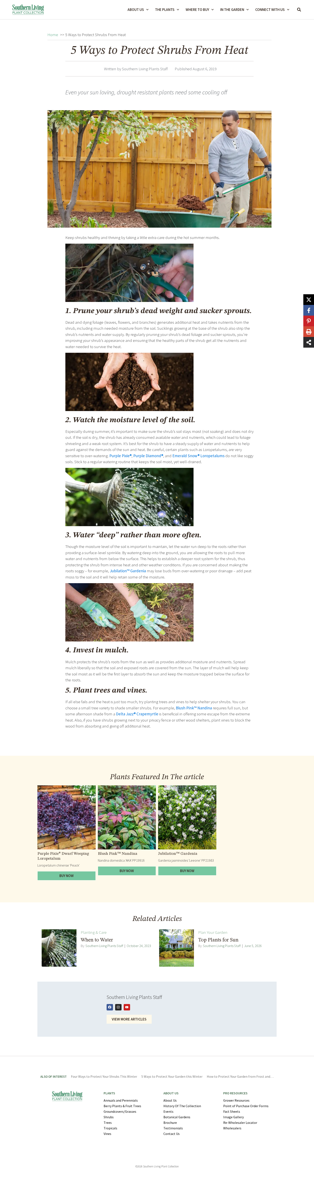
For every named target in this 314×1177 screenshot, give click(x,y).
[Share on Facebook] (308, 310)
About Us (136, 9)
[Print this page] (308, 331)
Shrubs (109, 1117)
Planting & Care (94, 932)
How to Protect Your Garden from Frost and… (240, 1076)
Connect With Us (270, 9)
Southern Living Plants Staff (104, 946)
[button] (299, 9)
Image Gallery (233, 1117)
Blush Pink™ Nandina (117, 854)
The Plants (165, 9)
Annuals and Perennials (121, 1100)
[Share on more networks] (308, 342)
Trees (108, 1122)
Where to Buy (197, 9)
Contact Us (171, 1134)
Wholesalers (232, 1128)
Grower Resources (236, 1100)
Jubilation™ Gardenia (177, 854)
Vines (107, 1134)
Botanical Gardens (176, 1117)
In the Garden (232, 9)
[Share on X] (308, 299)
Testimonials (173, 1128)
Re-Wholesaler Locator (240, 1122)
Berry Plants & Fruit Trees (122, 1106)
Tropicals (110, 1128)
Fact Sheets (231, 1111)
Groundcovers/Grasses (120, 1111)
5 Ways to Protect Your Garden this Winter (171, 1076)
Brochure (170, 1122)
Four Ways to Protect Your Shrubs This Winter (104, 1076)
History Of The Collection (182, 1106)
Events (168, 1111)
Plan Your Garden (212, 932)
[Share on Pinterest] (308, 321)
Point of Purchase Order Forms (246, 1106)
